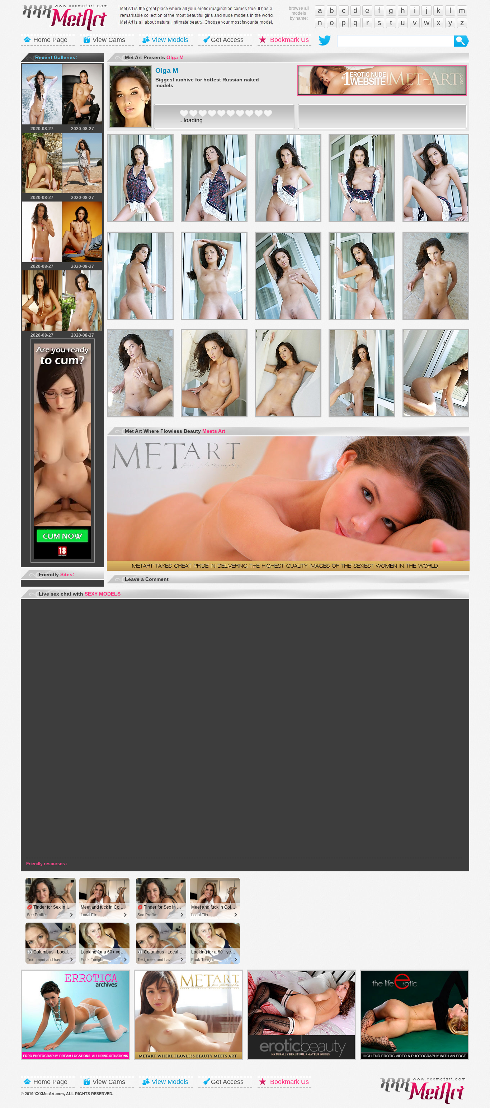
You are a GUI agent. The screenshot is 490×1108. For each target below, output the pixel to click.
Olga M (166, 70)
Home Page (50, 39)
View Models (170, 39)
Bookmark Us (289, 39)
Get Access (227, 39)
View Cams (109, 39)
